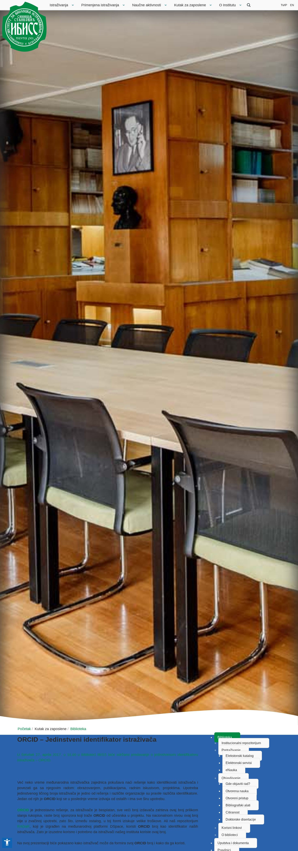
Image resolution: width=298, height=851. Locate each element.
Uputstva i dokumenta (233, 843)
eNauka (231, 770)
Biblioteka (225, 737)
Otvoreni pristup (237, 798)
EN (292, 5)
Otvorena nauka (237, 791)
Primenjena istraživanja (100, 5)
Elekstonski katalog (240, 756)
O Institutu (227, 5)
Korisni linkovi (232, 828)
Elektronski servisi (239, 763)
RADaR (23, 826)
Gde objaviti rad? (238, 783)
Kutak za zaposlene (190, 5)
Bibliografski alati (238, 805)
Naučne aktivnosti (146, 5)
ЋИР (284, 5)
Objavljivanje (231, 778)
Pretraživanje (231, 750)
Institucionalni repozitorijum (241, 743)
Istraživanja (59, 5)
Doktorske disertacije (241, 819)
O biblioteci (230, 835)
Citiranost (232, 812)
